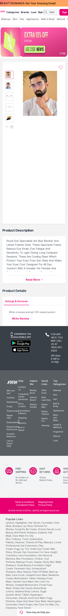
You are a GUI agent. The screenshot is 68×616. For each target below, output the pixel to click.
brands (25, 12)
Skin (55, 394)
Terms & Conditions (24, 502)
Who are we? (11, 391)
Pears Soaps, (26, 604)
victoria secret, (46, 529)
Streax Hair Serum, (23, 588)
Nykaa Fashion (45, 412)
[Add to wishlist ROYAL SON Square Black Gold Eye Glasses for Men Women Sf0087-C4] (61, 68)
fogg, (17, 548)
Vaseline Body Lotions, (27, 591)
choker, (39, 558)
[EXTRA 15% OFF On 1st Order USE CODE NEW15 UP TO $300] (34, 42)
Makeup (57, 390)
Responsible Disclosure (13, 428)
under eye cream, (40, 548)
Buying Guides (33, 405)
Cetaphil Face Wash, (37, 575)
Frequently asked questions (23, 397)
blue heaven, (24, 571)
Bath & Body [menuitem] (48, 19)
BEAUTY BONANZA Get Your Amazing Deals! (28, 3)
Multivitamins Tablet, (25, 578)
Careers (11, 397)
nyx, (28, 568)
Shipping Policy (45, 502)
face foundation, (27, 555)
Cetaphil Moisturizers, (27, 584)
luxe (33, 12)
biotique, (17, 526)
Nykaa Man (44, 405)
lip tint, (25, 548)
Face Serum (24, 607)
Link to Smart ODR (10, 443)
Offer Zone (44, 391)
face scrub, (18, 575)
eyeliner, (43, 532)
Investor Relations (11, 435)
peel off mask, (41, 571)
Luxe (55, 440)
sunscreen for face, (38, 552)
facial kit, (20, 529)
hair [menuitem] (22, 19)
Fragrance (58, 431)
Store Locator (22, 405)
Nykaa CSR (10, 416)
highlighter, (21, 522)
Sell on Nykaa (21, 428)
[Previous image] (6, 127)
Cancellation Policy (25, 505)
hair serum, (34, 522)
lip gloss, (28, 526)
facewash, (20, 568)
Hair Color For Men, (44, 604)
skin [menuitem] (15, 19)
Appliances (58, 410)
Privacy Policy (45, 505)
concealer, (47, 522)
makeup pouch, (24, 562)
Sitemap (45, 425)
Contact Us (22, 388)
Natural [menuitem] (61, 19)
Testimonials (13, 411)
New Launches (46, 398)
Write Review (20, 318)
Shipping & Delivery (22, 420)
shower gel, (20, 552)
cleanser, (20, 542)
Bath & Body (56, 404)
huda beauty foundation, (31, 565)
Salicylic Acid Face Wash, (32, 598)
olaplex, (38, 562)
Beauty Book (33, 391)
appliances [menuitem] (32, 19)
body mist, (49, 562)
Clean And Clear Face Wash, (31, 601)
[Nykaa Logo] (2, 11)
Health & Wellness (57, 426)
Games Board (33, 398)
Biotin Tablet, (22, 594)
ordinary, (16, 539)
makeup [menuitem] (5, 19)
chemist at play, (34, 542)
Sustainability (13, 422)
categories (12, 12)
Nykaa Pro (44, 419)
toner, (25, 539)
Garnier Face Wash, (23, 581)
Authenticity (12, 402)
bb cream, (31, 529)
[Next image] (11, 127)
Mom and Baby (55, 417)
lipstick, (10, 522)
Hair (55, 399)
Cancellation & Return (24, 412)
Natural (56, 436)
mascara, (49, 542)
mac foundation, (25, 558)
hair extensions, (29, 545)
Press (9, 406)
